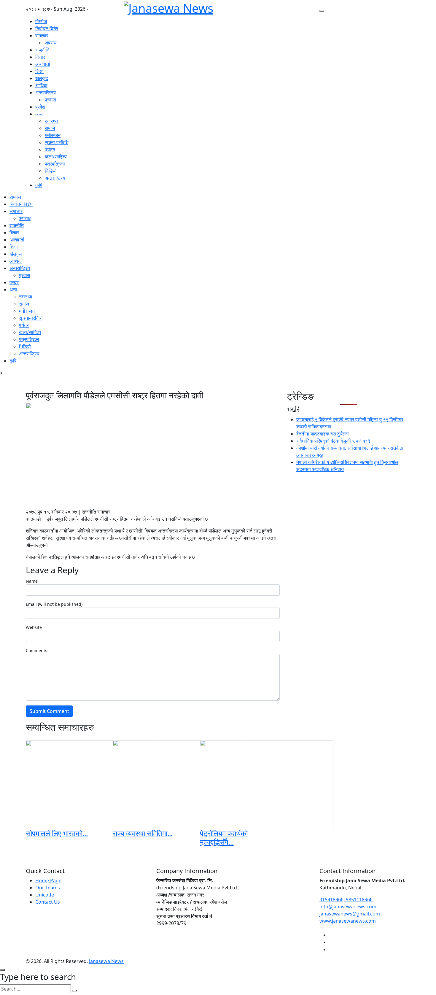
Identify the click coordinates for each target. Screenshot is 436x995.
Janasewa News (106, 961)
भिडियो (51, 171)
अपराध (50, 42)
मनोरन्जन (53, 135)
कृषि (38, 185)
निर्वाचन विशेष (46, 28)
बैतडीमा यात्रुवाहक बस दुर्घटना (322, 433)
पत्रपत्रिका (55, 163)
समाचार (41, 35)
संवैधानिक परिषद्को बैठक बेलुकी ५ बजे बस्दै (333, 441)
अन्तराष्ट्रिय (45, 92)
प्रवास (50, 99)
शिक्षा (39, 71)
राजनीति (42, 50)
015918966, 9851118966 (346, 899)
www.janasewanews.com (347, 921)
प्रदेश (40, 107)
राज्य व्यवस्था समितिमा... (143, 833)
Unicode (44, 894)
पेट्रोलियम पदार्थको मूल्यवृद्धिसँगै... (224, 837)
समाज (50, 128)
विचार (40, 57)
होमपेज (41, 21)
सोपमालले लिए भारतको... (57, 833)
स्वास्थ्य (51, 121)
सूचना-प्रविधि (56, 142)
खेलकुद (41, 78)
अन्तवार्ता (42, 64)
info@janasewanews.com (347, 906)
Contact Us (47, 902)
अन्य (39, 114)
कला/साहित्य (56, 156)
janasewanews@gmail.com (349, 913)
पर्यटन (50, 149)
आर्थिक (41, 85)
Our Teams (47, 887)
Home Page (48, 880)
